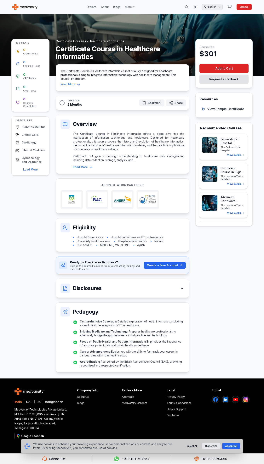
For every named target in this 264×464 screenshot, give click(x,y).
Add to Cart (224, 68)
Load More (30, 169)
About (105, 6)
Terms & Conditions (179, 403)
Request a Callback (224, 79)
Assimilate (128, 396)
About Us (83, 396)
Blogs (116, 6)
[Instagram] (246, 399)
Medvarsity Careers (134, 403)
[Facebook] (215, 399)
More (128, 6)
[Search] (187, 6)
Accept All (231, 445)
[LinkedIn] (225, 399)
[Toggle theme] (195, 6)
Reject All (192, 445)
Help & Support (176, 409)
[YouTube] (235, 399)
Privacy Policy (176, 396)
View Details (234, 155)
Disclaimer (173, 415)
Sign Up (244, 6)
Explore (91, 6)
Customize (211, 445)
